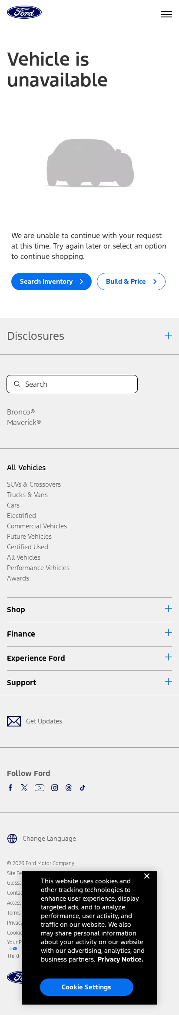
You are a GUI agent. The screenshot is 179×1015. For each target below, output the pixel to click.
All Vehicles (26, 467)
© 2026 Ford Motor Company (40, 863)
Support (21, 682)
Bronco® (21, 412)
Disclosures (35, 336)
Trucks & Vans (27, 495)
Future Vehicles (29, 536)
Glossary (16, 883)
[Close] (146, 882)
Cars (13, 505)
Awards (18, 578)
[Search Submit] (17, 384)
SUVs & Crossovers (34, 484)
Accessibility (20, 903)
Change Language (49, 838)
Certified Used (27, 547)
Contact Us (19, 893)
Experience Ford (36, 658)
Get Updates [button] (44, 721)
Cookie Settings (86, 987)
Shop (16, 609)
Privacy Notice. (120, 959)
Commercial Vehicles (37, 526)
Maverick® (24, 422)
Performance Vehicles (38, 568)
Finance (21, 634)
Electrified (21, 515)
